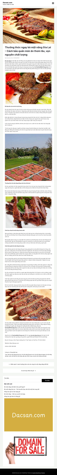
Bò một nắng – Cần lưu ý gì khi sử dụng (14, 394)
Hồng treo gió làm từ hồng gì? (12, 396)
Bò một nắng (8, 60)
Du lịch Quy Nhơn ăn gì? (27, 370)
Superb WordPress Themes (38, 472)
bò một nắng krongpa (40, 354)
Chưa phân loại (13, 352)
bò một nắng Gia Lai (36, 335)
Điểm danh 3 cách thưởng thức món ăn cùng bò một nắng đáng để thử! (29, 364)
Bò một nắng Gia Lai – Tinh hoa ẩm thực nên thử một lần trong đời (21, 389)
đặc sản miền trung (27, 356)
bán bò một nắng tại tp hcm (14, 354)
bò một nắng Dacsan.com (28, 354)
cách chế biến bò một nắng (15, 356)
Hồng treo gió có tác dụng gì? (12, 391)
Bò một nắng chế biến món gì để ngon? (14, 387)
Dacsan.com (7, 2)
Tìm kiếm (6, 378)
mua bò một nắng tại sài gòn (40, 356)
